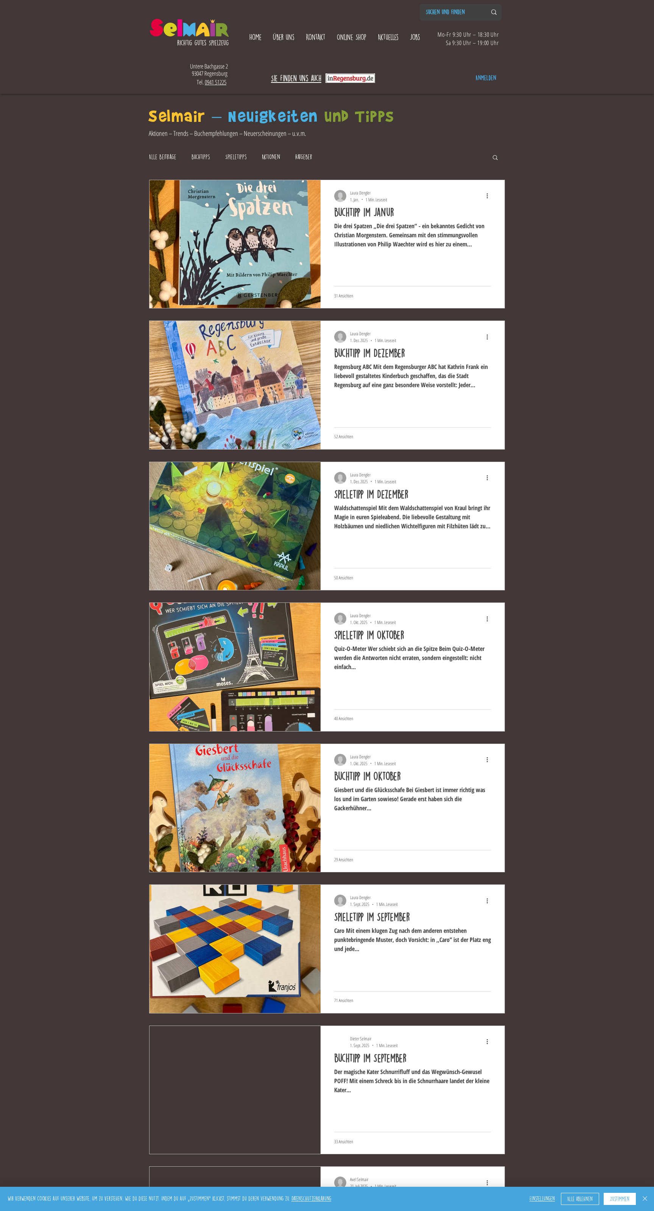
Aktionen (271, 156)
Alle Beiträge (162, 156)
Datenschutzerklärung (311, 1198)
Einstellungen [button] (542, 1198)
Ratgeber (303, 156)
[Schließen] (644, 1199)
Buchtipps (201, 156)
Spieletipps (236, 156)
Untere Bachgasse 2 (209, 66)
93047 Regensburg (208, 73)
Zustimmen (619, 1199)
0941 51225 (215, 82)
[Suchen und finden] (493, 12)
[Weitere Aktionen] (489, 196)
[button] (495, 158)
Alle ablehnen (580, 1199)
